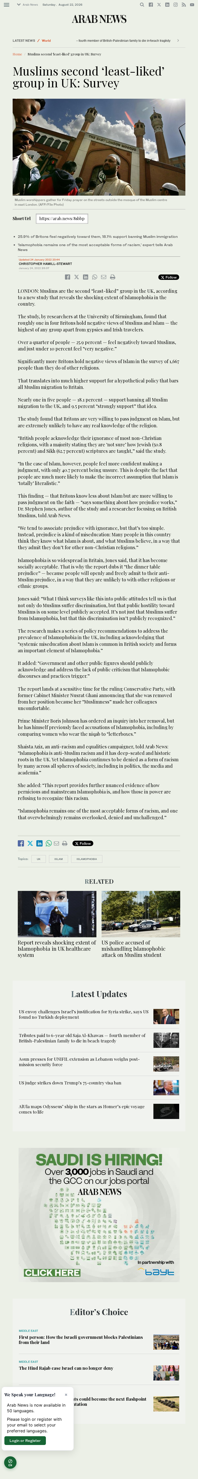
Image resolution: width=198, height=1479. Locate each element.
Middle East (28, 1331)
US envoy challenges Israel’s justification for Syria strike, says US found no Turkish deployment (83, 1014)
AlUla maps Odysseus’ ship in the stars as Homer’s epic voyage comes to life (82, 1109)
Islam (58, 858)
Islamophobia (87, 858)
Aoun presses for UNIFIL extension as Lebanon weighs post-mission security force (79, 1061)
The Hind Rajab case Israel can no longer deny (66, 1368)
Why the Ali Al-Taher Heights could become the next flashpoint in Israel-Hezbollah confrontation (82, 1401)
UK (38, 858)
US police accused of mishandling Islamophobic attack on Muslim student (134, 948)
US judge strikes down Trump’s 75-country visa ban (70, 1082)
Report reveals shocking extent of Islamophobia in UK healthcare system (57, 948)
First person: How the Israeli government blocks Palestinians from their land (81, 1339)
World (46, 41)
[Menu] (6, 5)
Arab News (30, 4)
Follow (170, 277)
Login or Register (25, 1440)
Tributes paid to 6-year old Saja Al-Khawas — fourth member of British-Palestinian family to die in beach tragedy (82, 1037)
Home (17, 54)
